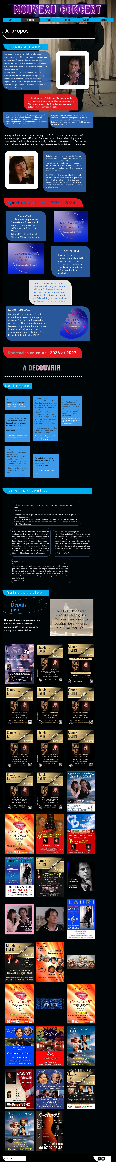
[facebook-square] (99, 1159)
